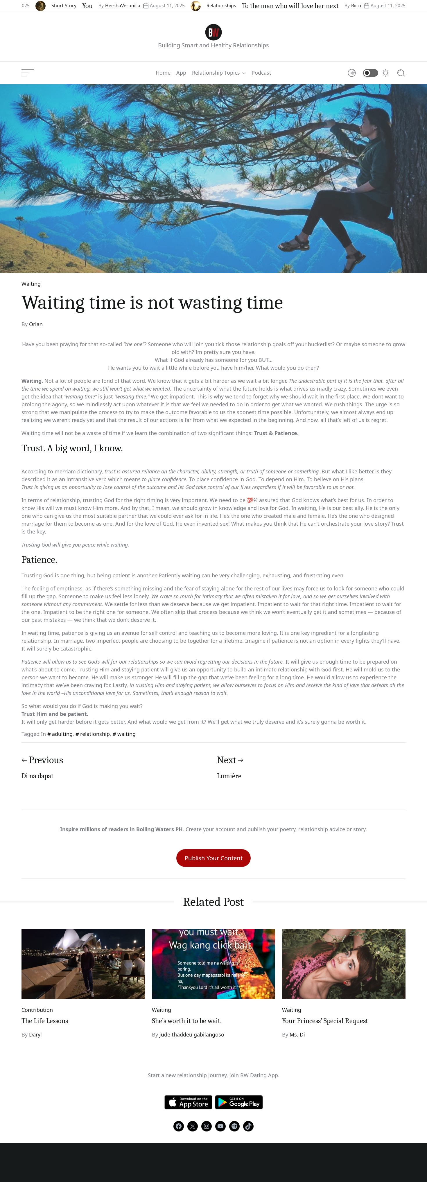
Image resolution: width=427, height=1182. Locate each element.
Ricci (319, 5)
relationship (95, 733)
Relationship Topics (216, 73)
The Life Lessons (44, 1021)
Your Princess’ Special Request (325, 1021)
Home (163, 73)
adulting (62, 733)
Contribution (37, 1009)
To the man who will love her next (252, 6)
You (50, 6)
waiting (126, 733)
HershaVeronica (85, 5)
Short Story (26, 5)
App (181, 73)
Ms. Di (297, 1034)
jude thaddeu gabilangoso (191, 1034)
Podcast (261, 73)
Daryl (35, 1034)
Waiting (31, 283)
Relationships (184, 5)
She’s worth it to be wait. (187, 1021)
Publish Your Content (214, 858)
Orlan (36, 324)
